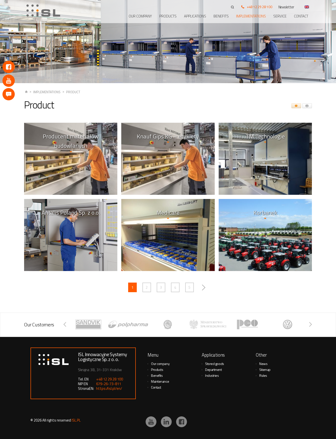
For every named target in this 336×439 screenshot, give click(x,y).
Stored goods (214, 363)
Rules (263, 375)
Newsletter (286, 7)
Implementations (251, 16)
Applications (195, 16)
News (263, 363)
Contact (301, 16)
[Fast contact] (8, 94)
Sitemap (265, 369)
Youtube (8, 81)
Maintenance (160, 381)
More (265, 175)
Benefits (221, 16)
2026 (38, 420)
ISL (26, 92)
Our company (160, 363)
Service (280, 16)
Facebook (8, 67)
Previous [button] (64, 324)
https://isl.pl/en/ (109, 388)
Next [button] (310, 324)
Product (73, 92)
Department (213, 369)
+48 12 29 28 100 (259, 6)
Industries (212, 375)
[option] (88, 324)
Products (168, 16)
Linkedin (166, 421)
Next (203, 287)
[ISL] (45, 10)
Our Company (140, 16)
